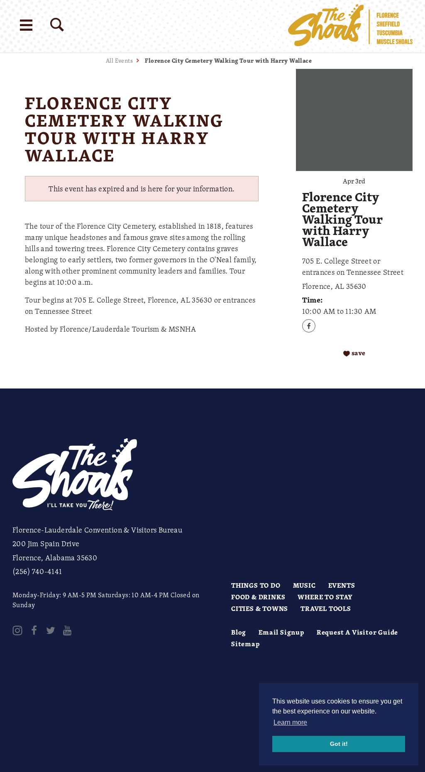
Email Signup (281, 632)
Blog (238, 632)
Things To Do (256, 585)
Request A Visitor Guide (357, 632)
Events (341, 585)
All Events (119, 60)
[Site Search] (57, 24)
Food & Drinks (258, 596)
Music (304, 585)
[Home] (350, 26)
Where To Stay (325, 596)
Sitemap (245, 643)
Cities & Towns (259, 608)
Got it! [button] (339, 743)
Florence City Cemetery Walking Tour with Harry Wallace (228, 60)
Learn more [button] (290, 722)
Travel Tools (325, 608)
